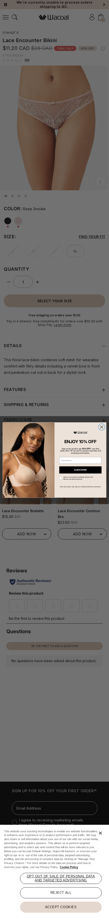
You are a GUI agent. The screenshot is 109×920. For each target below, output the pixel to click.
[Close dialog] (101, 427)
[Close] (100, 833)
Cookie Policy (69, 867)
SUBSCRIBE (80, 470)
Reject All (60, 893)
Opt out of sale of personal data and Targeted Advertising (61, 878)
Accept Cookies (61, 907)
